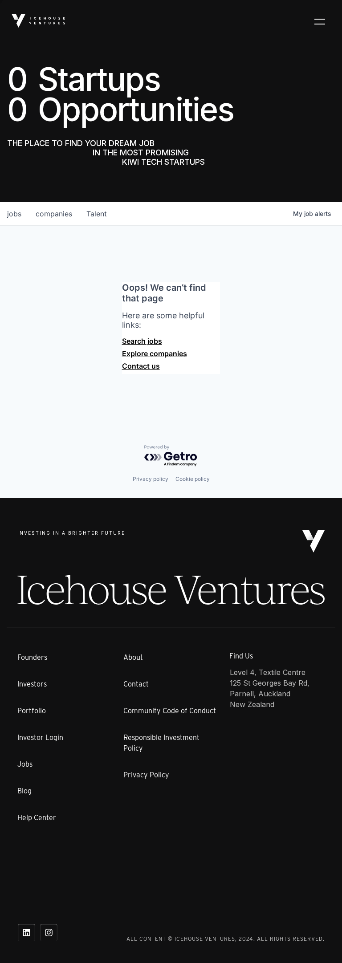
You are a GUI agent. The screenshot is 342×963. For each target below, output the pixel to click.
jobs (14, 213)
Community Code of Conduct (169, 711)
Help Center (36, 817)
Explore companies (154, 353)
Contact (136, 684)
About (133, 657)
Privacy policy (150, 478)
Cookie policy (192, 478)
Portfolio (31, 711)
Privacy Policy (146, 775)
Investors (32, 684)
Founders (32, 657)
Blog (24, 791)
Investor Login (40, 737)
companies (54, 213)
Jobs (25, 764)
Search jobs (142, 341)
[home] (38, 21)
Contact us (141, 366)
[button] (319, 21)
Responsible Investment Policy (161, 742)
